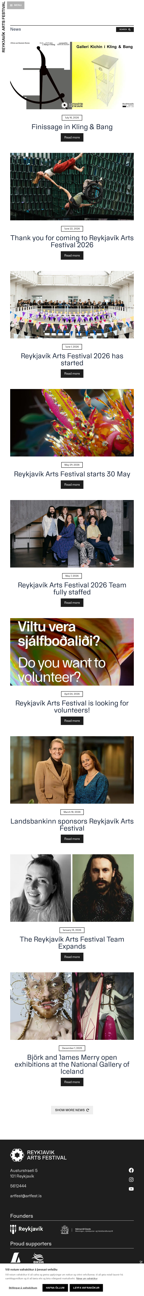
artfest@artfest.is (26, 1195)
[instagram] (131, 1179)
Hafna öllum (55, 1288)
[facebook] (131, 1170)
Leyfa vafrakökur (86, 1288)
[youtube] (131, 1188)
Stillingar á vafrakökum (23, 1288)
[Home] (3, 26)
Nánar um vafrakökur (86, 1278)
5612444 (18, 1186)
